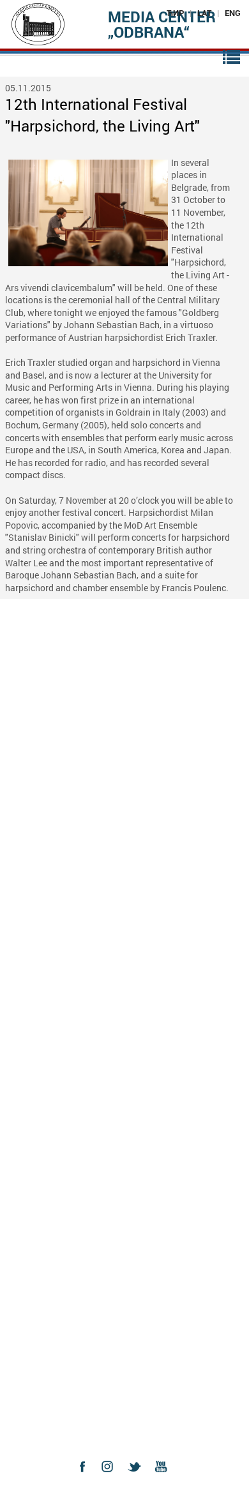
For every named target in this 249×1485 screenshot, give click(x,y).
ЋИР (175, 13)
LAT (204, 13)
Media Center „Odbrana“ (162, 24)
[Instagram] (112, 1478)
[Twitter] (138, 1478)
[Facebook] (85, 1478)
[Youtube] (164, 1478)
